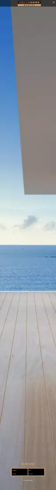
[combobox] (20, 470)
